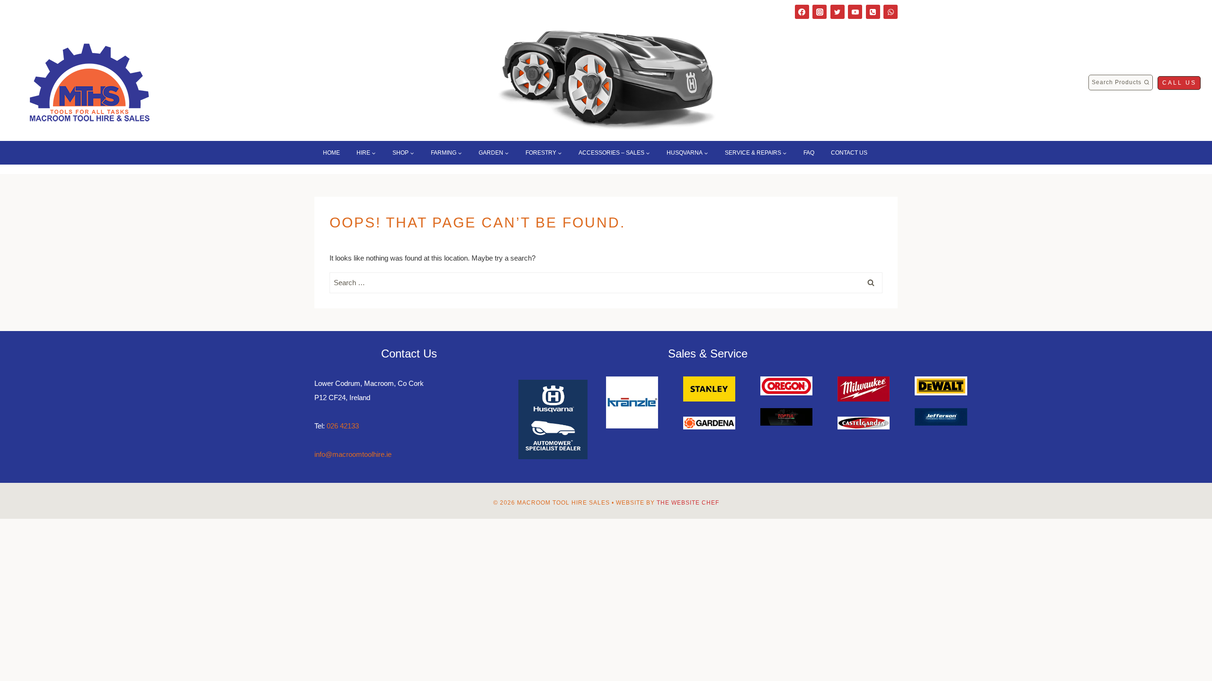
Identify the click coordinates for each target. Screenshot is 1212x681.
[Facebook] (802, 12)
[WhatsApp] (890, 12)
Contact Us (849, 152)
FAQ (808, 152)
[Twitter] (837, 12)
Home (331, 152)
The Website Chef (688, 502)
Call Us (1179, 82)
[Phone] (873, 12)
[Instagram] (819, 12)
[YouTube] (855, 12)
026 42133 (343, 426)
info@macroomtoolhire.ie (353, 454)
